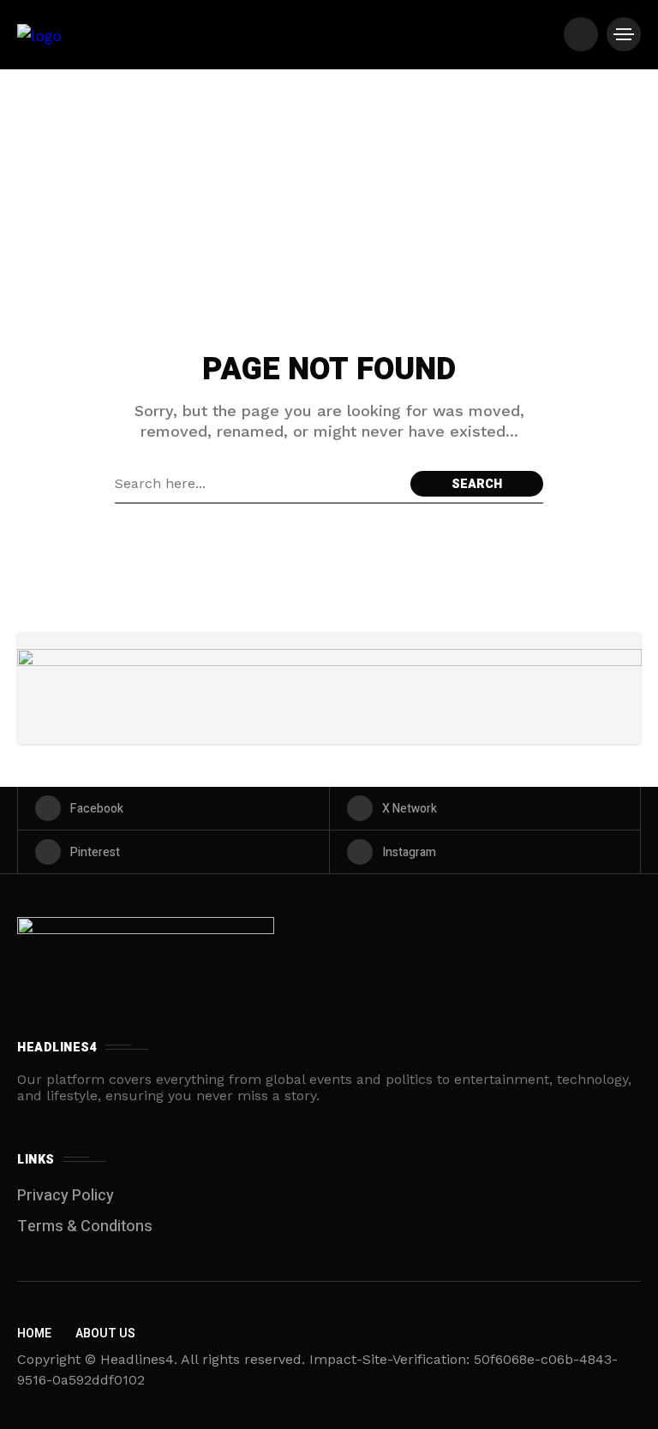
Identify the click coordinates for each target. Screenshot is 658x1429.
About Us (105, 1334)
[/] (581, 34)
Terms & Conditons (85, 1226)
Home (34, 1334)
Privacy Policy (65, 1195)
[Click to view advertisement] (329, 688)
